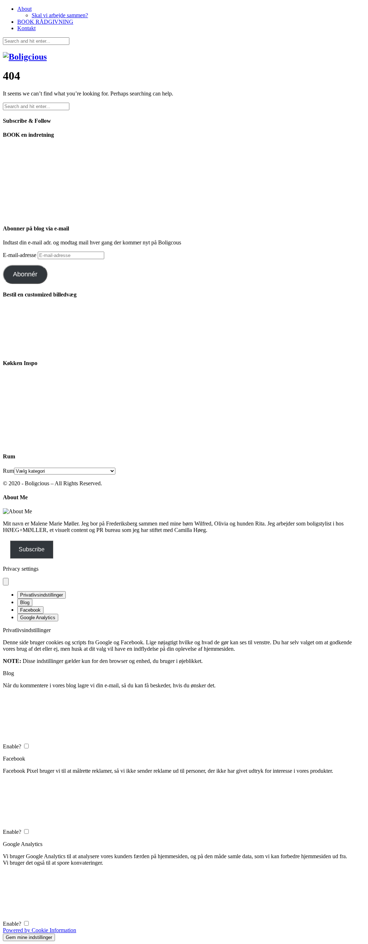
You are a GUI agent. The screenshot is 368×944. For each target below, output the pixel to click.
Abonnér (25, 274)
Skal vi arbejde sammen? (60, 15)
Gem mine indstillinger (29, 937)
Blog (24, 602)
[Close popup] (6, 581)
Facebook (30, 610)
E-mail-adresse (20, 255)
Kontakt (26, 28)
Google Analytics (37, 617)
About (24, 9)
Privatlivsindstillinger (41, 595)
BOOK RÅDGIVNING (45, 22)
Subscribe (32, 549)
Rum (8, 471)
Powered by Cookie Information (39, 930)
